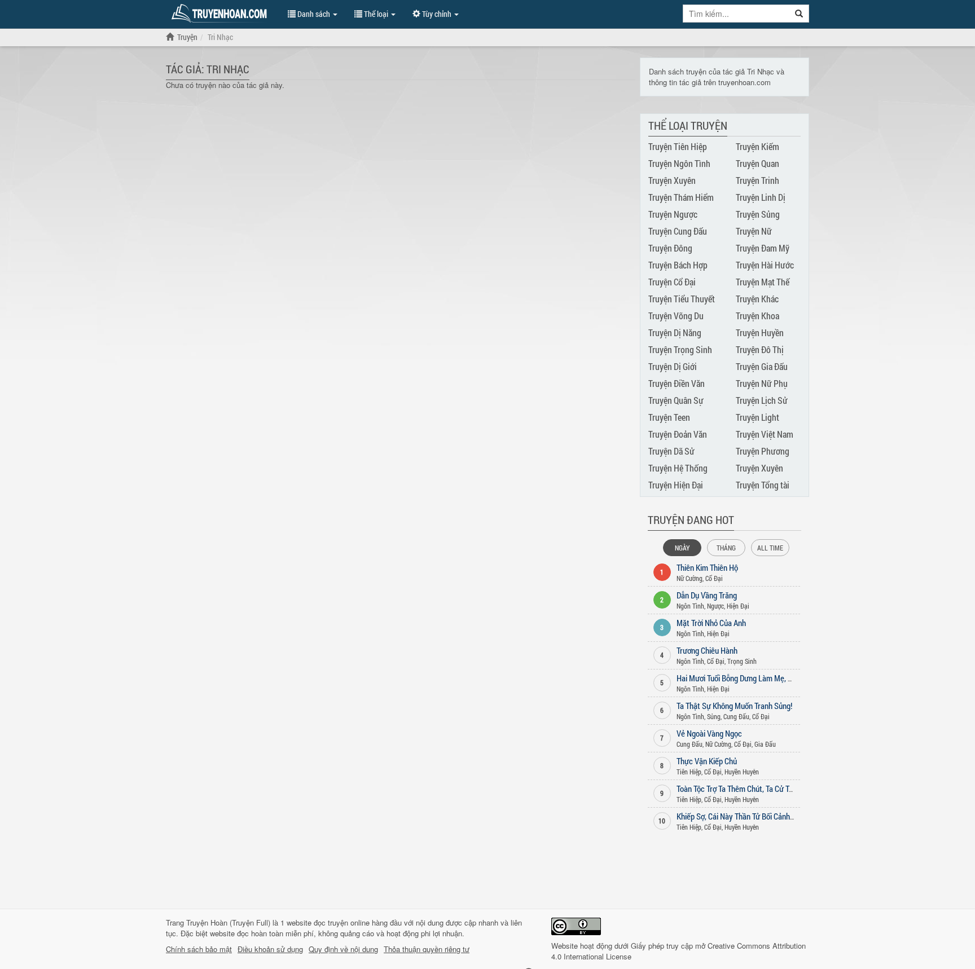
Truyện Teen (669, 417)
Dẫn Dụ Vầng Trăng (707, 595)
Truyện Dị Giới (672, 366)
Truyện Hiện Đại (675, 485)
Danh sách (314, 13)
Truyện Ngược (672, 214)
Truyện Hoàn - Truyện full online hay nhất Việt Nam (221, 13)
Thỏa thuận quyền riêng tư (426, 949)
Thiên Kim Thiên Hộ (707, 567)
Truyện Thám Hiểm (681, 197)
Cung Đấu (736, 716)
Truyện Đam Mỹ (762, 248)
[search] (799, 14)
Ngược (715, 605)
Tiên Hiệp (689, 771)
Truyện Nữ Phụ (762, 383)
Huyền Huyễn (741, 771)
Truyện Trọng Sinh (680, 349)
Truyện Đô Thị (760, 349)
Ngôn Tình (690, 605)
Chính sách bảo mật (199, 949)
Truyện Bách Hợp (678, 265)
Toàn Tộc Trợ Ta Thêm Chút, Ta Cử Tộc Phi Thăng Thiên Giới (770, 788)
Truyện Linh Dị (760, 197)
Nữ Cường (689, 578)
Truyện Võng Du (676, 315)
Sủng (714, 716)
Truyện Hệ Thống (678, 468)
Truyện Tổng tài (762, 485)
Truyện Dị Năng (674, 332)
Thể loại (376, 13)
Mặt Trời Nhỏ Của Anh (711, 622)
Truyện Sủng (758, 214)
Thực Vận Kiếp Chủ (707, 761)
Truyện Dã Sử (671, 451)
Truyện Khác (757, 299)
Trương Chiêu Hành (707, 650)
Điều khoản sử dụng (270, 949)
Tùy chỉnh (436, 13)
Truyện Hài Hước (765, 265)
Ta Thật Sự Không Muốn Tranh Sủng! (734, 705)
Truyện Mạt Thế (762, 282)
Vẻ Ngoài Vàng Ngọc (709, 733)
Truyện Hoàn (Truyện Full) (228, 922)
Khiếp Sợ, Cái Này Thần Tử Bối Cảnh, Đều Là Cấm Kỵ (759, 816)
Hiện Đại (738, 605)
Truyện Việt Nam (764, 434)
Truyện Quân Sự (676, 400)
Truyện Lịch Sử (762, 400)
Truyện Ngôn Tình (679, 163)
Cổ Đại (714, 578)
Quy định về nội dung (343, 949)
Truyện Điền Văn (676, 383)
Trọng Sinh (742, 661)
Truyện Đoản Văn (677, 434)
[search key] (736, 14)
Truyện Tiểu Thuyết (681, 299)
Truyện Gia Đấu (762, 366)
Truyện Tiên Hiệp (677, 146)
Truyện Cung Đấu (677, 231)
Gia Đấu (765, 743)
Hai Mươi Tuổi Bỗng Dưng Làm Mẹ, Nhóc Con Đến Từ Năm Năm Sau (784, 678)
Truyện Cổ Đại (672, 282)
